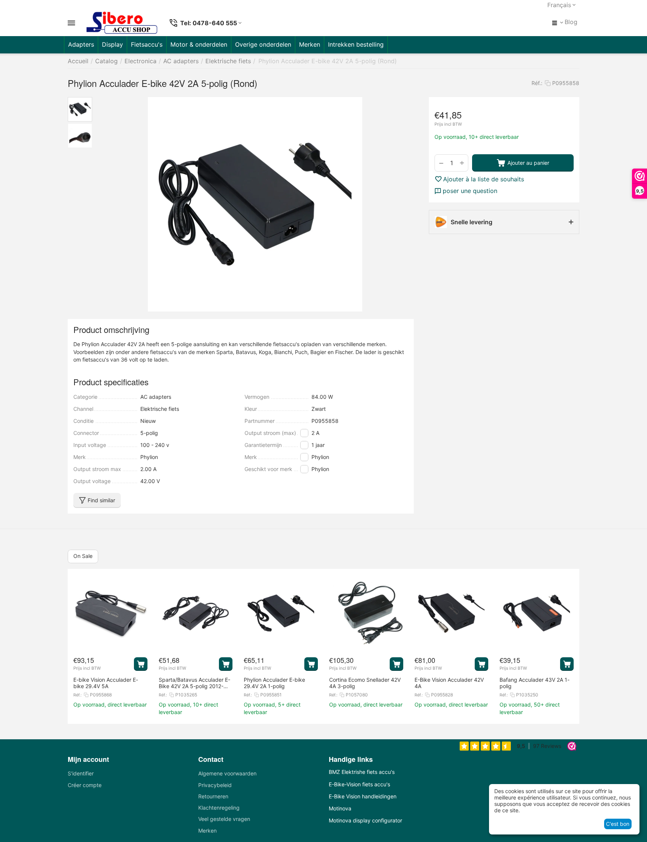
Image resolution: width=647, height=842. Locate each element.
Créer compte (85, 785)
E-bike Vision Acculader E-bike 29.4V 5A (105, 682)
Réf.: (537, 83)
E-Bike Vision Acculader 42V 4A (449, 682)
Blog (571, 22)
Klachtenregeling (219, 807)
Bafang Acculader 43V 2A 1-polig (535, 682)
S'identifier (81, 773)
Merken (207, 830)
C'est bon (617, 824)
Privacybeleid (215, 785)
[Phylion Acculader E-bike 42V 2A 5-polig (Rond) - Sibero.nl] (254, 204)
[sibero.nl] (122, 23)
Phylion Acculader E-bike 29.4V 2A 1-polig (274, 682)
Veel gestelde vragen (224, 819)
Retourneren (213, 796)
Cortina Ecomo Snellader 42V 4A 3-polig (365, 682)
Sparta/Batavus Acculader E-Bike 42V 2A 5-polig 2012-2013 (194, 682)
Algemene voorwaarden (227, 773)
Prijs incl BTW (448, 124)
